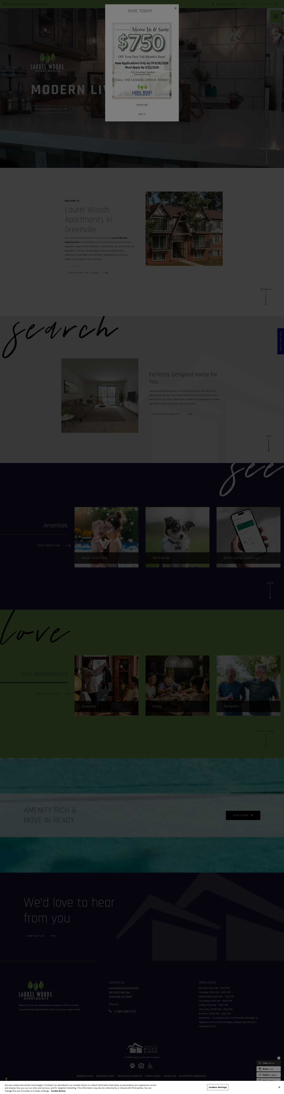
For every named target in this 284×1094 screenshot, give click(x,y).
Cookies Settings (218, 1087)
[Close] (279, 1087)
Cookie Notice (58, 1091)
